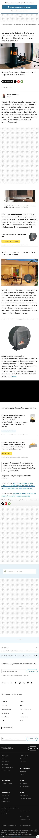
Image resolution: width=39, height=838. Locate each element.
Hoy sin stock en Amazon (8, 431)
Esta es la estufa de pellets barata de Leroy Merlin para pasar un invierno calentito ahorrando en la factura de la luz (18, 485)
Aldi (21, 721)
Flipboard (18, 81)
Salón (22, 705)
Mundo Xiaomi (6, 770)
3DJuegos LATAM (25, 811)
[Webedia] (7, 749)
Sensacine (23, 771)
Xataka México (6, 811)
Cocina (4, 705)
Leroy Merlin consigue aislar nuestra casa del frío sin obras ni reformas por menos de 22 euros (20, 651)
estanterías (6, 713)
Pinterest (27, 682)
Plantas (4, 702)
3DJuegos (23, 759)
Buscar (30, 739)
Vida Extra (23, 761)
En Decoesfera (7, 203)
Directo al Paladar (7, 783)
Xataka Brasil (5, 814)
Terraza (16, 24)
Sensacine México (25, 816)
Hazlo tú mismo (25, 709)
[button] (13, 94)
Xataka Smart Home (7, 767)
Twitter (15, 81)
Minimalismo (6, 709)
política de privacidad (23, 675)
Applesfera (5, 764)
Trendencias (5, 795)
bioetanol (29, 500)
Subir (31, 748)
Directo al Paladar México (9, 825)
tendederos (24, 717)
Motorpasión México (25, 825)
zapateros (5, 717)
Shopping (11, 500)
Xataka (4, 759)
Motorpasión (23, 783)
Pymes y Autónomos (25, 798)
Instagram (19, 682)
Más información (16, 836)
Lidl (36, 24)
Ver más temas (7, 728)
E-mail (21, 81)
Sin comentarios (8, 81)
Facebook (15, 682)
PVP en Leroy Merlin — (11, 241)
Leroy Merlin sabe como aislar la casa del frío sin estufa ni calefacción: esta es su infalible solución (19, 206)
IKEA (21, 24)
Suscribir (32, 671)
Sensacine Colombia (25, 819)
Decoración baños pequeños (23, 655)
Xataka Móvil (5, 761)
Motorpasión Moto (25, 786)
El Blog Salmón (24, 795)
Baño (22, 702)
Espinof (22, 774)
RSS (23, 682)
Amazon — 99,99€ (6, 453)
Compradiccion (6, 801)
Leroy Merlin (29, 24)
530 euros (13, 376)
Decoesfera (5, 798)
